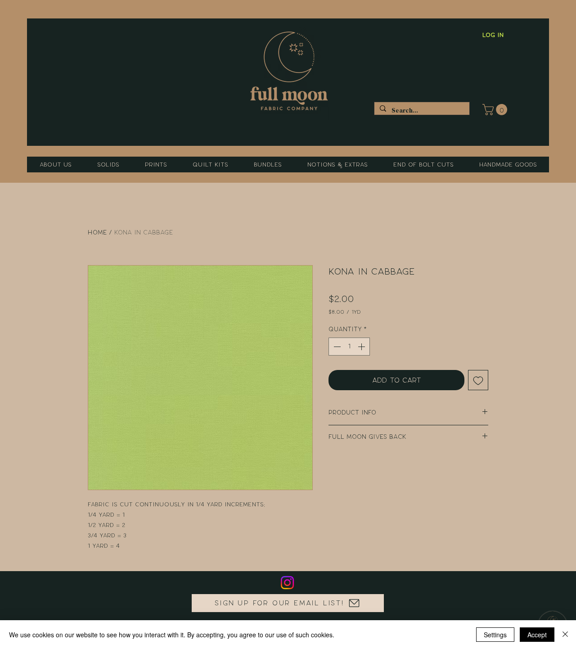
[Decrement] (336, 346)
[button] (496, 109)
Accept (537, 634)
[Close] (565, 634)
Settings (495, 634)
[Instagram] (287, 582)
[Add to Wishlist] (478, 380)
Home (97, 232)
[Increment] (362, 346)
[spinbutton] (349, 346)
